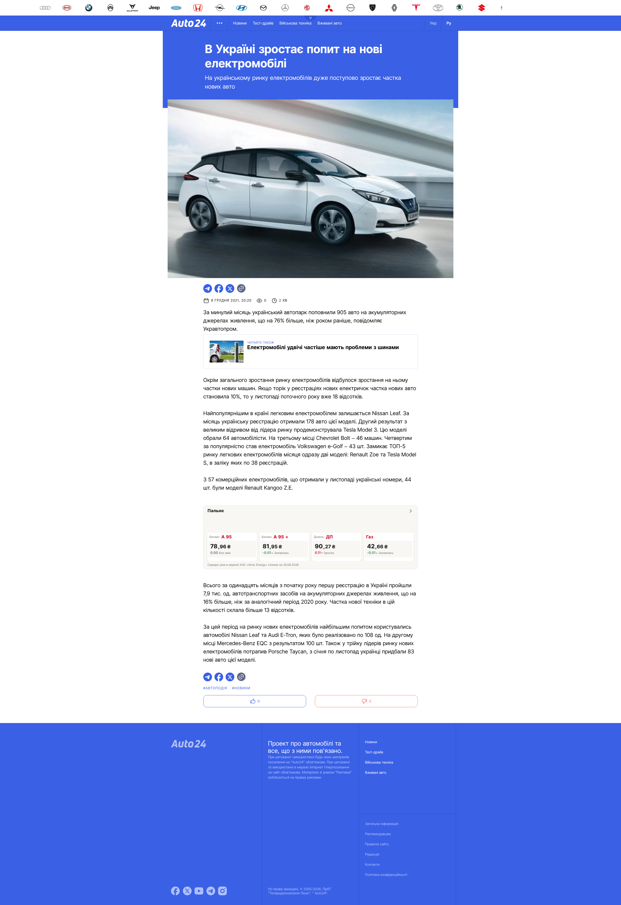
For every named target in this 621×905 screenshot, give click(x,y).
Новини (240, 23)
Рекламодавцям (378, 834)
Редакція (372, 854)
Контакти (372, 865)
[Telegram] (210, 891)
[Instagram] (222, 891)
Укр (433, 23)
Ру (449, 23)
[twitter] (230, 288)
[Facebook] (175, 891)
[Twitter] (187, 891)
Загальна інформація (381, 824)
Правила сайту (377, 844)
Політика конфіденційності (386, 875)
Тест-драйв (263, 23)
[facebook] (218, 288)
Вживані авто (330, 23)
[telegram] (207, 288)
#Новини (241, 688)
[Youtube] (199, 891)
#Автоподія (215, 688)
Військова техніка (295, 23)
